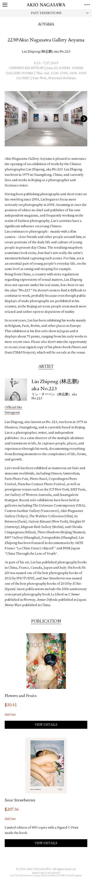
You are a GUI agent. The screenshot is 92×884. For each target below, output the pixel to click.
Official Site (13, 407)
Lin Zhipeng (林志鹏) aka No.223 (46, 51)
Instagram (12, 412)
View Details (46, 725)
